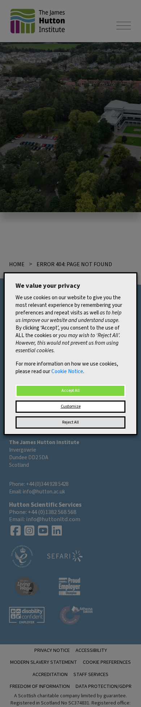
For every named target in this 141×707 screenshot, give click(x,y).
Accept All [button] (70, 391)
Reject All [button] (70, 422)
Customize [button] (71, 406)
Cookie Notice (67, 371)
